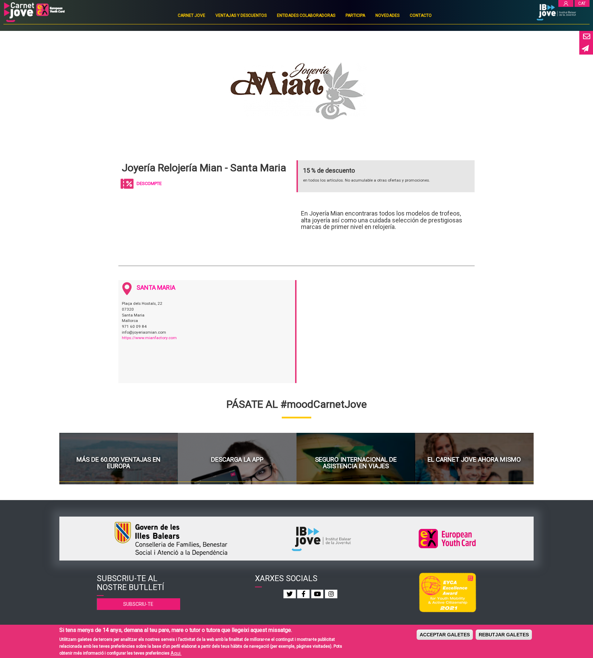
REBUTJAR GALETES (504, 634)
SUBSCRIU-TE (138, 604)
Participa (355, 15)
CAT (582, 3)
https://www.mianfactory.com (149, 337)
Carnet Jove (191, 15)
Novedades (387, 15)
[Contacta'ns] (586, 37)
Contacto (421, 15)
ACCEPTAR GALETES (445, 634)
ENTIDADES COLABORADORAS (306, 15)
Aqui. (176, 653)
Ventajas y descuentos (241, 15)
